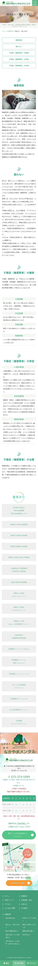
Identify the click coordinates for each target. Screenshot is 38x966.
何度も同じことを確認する (12, 936)
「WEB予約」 (21, 823)
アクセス (32, 963)
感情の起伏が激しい (28, 931)
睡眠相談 (19, 40)
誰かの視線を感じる (12, 931)
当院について (9, 900)
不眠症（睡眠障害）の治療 (19, 65)
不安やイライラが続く (29, 919)
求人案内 (24, 908)
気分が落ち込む (10, 918)
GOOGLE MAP (18, 883)
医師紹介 (24, 896)
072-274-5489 (20, 776)
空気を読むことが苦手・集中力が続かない (12, 943)
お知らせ (24, 904)
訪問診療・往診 (26, 900)
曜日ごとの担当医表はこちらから (18, 835)
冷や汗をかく (26, 934)
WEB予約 (20, 963)
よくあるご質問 (10, 908)
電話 (7, 963)
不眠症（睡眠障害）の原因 (19, 59)
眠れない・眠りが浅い (12, 926)
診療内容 (8, 914)
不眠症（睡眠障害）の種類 (19, 53)
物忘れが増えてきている (29, 926)
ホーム (7, 896)
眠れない (19, 46)
